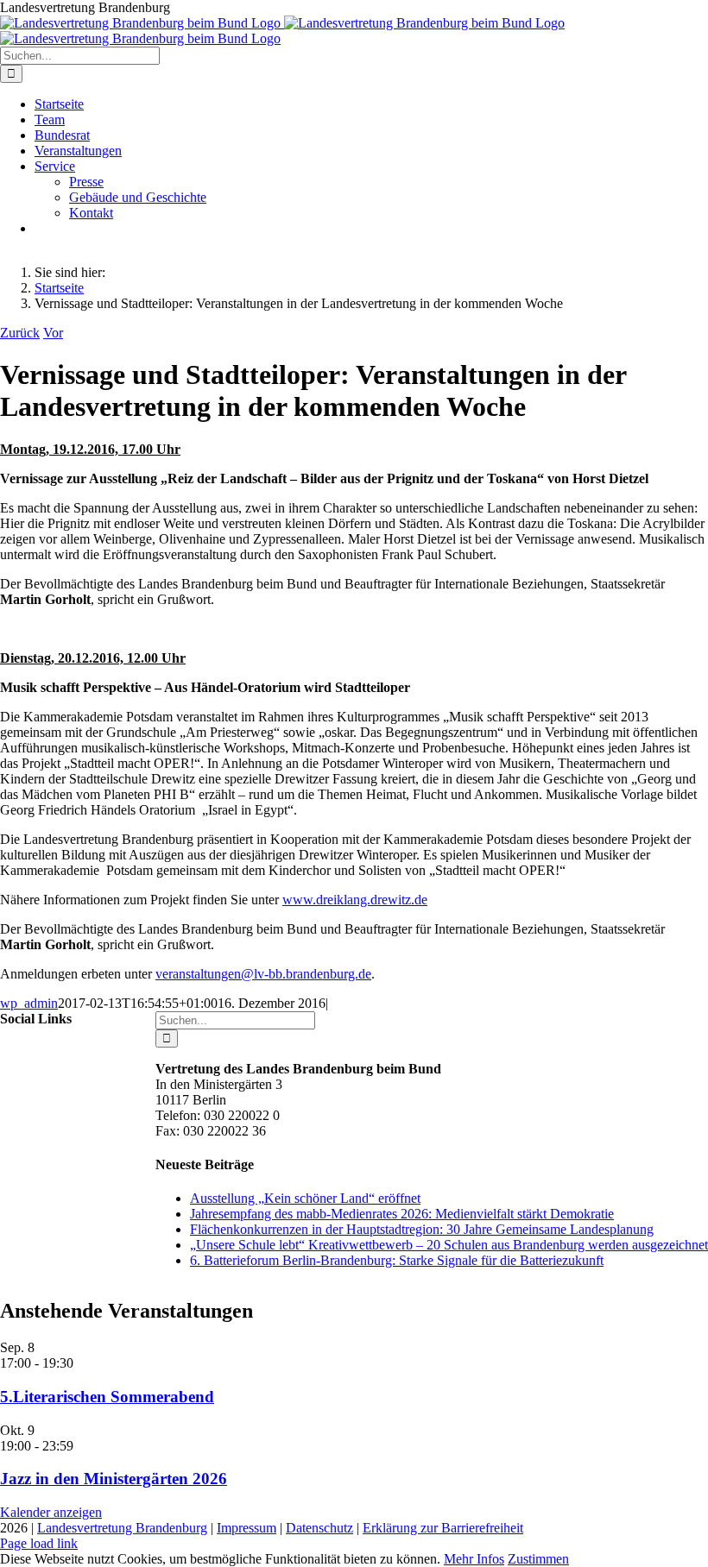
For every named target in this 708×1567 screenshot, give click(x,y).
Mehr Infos (474, 1558)
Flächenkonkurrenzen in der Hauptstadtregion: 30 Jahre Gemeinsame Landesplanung (422, 1229)
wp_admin (29, 1003)
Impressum (246, 1527)
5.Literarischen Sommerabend (107, 1397)
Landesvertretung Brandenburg (122, 1527)
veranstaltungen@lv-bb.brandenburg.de (263, 973)
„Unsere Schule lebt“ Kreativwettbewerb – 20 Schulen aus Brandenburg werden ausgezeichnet (449, 1244)
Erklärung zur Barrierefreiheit (443, 1527)
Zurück (20, 332)
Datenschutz (319, 1527)
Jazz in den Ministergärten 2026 (113, 1478)
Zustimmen (538, 1558)
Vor (53, 332)
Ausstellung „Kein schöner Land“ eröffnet (305, 1198)
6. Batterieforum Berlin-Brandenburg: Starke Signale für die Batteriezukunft (397, 1260)
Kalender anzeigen (51, 1512)
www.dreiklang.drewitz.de (354, 899)
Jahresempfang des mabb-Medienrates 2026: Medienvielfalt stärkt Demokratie (402, 1213)
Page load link (39, 1543)
